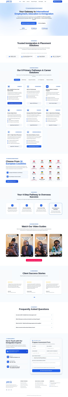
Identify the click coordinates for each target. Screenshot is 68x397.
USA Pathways (24, 79)
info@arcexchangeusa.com (15, 357)
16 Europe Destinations (38, 387)
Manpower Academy (49, 79)
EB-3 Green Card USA (23, 382)
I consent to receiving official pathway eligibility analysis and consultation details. (44, 367)
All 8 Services (17, 79)
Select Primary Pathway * (36, 355)
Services (28, 1)
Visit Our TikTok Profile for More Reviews (34, 260)
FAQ (45, 1)
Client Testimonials (37, 386)
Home (20, 1)
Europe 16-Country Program (24, 385)
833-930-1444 (12, 362)
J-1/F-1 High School (41, 79)
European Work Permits (23, 387)
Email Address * (49, 346)
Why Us (24, 1)
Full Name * (34, 346)
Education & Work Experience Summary (38, 360)
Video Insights (41, 1)
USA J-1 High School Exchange (39, 382)
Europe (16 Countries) (32, 79)
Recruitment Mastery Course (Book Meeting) (41, 385)
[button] (33, 297)
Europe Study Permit (23, 386)
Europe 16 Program (34, 1)
